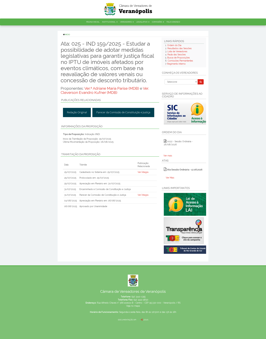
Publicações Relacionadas (81, 100)
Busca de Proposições (178, 57)
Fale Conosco (173, 22)
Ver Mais (170, 177)
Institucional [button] (109, 22)
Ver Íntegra (143, 172)
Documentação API (127, 320)
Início (67, 34)
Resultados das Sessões (179, 48)
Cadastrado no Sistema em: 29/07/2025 (99, 172)
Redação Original (77, 112)
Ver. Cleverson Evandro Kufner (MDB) (105, 90)
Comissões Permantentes (180, 60)
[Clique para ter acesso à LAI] (185, 204)
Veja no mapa (133, 306)
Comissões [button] (157, 22)
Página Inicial (93, 22)
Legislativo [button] (142, 22)
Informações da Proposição (82, 126)
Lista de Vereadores (177, 51)
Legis (145, 320)
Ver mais (167, 155)
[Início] (128, 8)
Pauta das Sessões (176, 54)
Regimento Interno (176, 64)
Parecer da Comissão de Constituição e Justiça (123, 112)
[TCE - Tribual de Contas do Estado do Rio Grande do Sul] (185, 249)
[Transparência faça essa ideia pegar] (184, 230)
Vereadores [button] (126, 22)
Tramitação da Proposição (80, 154)
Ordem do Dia (174, 45)
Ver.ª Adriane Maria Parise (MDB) (111, 88)
